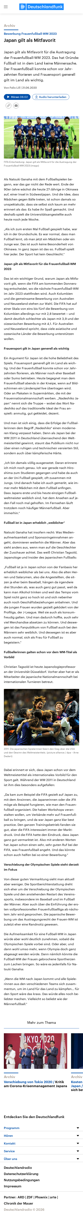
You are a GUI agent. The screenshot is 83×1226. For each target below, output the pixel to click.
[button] (6, 7)
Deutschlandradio (18, 1167)
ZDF (30, 1197)
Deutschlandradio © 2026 (24, 1209)
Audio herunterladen (52, 96)
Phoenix (42, 1197)
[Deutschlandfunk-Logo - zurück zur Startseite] (41, 6)
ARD (22, 1197)
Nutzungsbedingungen (22, 1180)
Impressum (12, 1186)
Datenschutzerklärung (21, 1174)
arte (54, 1197)
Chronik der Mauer (18, 1203)
